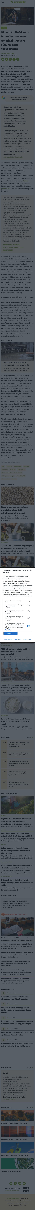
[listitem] (17, 601)
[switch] (28, 605)
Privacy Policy (27, 639)
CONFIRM (10, 633)
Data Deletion (8, 639)
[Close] (31, 570)
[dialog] (17, 605)
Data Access (17, 639)
